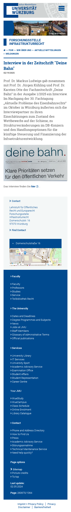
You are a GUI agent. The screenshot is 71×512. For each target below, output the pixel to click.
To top (15, 476)
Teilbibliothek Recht (23, 298)
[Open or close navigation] (61, 8)
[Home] (5, 50)
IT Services (18, 359)
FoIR (11, 50)
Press (15, 437)
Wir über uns (24, 50)
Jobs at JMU (19, 327)
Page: (13, 492)
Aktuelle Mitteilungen (48, 50)
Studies (16, 291)
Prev (10, 28)
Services (17, 348)
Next (60, 28)
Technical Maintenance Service (29, 449)
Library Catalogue (21, 413)
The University (20, 308)
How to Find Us (20, 434)
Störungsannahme (22, 445)
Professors (18, 287)
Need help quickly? (22, 452)
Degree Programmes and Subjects (31, 319)
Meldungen (12, 54)
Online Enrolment (21, 409)
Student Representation (25, 377)
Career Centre (19, 381)
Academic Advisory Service (27, 366)
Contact (16, 201)
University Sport (21, 362)
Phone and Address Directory (28, 430)
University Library (21, 355)
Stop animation (57, 33)
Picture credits (20, 472)
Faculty (16, 276)
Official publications (23, 338)
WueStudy (17, 398)
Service (16, 295)
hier (33, 186)
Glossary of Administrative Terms (30, 334)
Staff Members (20, 330)
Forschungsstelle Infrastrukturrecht (26, 42)
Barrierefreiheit (42, 507)
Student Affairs (20, 374)
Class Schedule (20, 405)
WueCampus (19, 402)
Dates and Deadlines (23, 316)
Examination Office (22, 370)
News (15, 323)
